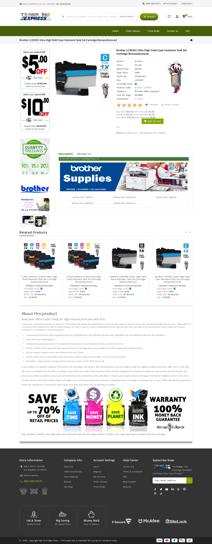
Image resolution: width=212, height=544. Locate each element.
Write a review (170, 104)
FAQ (188, 31)
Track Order (153, 31)
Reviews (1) (84, 153)
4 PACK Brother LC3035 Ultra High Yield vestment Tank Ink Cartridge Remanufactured (84, 279)
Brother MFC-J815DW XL (125, 203)
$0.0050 (139, 95)
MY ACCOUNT (170, 3)
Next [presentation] (190, 232)
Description (66, 153)
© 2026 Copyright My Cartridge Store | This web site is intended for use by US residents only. (68, 540)
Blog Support (129, 481)
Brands (67, 481)
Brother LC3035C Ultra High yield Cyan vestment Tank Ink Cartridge (61, 434)
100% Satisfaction (73, 471)
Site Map (68, 486)
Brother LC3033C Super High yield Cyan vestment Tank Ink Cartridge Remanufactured (172, 279)
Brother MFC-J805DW (166, 197)
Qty (118, 127)
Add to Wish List (126, 133)
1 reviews (151, 104)
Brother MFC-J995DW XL (124, 197)
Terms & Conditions (133, 471)
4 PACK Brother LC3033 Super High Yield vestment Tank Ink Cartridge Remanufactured (39, 279)
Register (97, 471)
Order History (133, 31)
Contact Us (172, 31)
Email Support (31, 475)
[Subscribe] (189, 480)
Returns (127, 486)
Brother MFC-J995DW (83, 197)
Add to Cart (154, 121)
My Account (99, 476)
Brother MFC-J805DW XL (83, 203)
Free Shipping (71, 476)
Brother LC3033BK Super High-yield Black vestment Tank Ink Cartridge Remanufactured (128, 279)
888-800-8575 (33, 481)
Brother (139, 61)
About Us (68, 466)
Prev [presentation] (186, 232)
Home (115, 31)
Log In (96, 466)
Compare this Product (152, 133)
